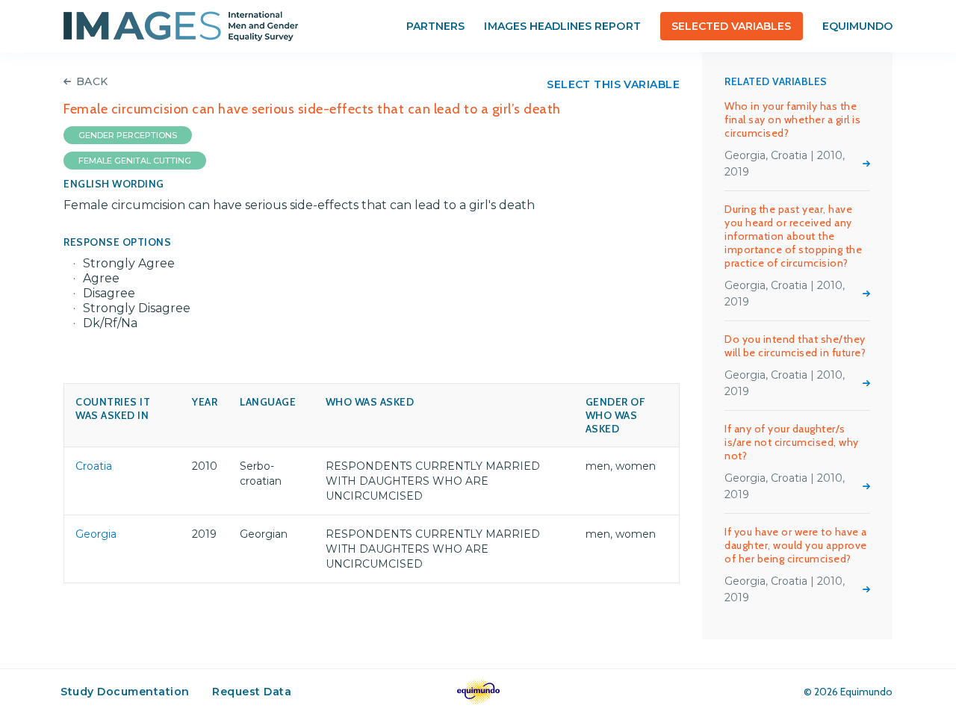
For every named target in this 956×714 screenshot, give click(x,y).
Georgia (96, 534)
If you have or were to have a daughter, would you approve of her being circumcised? (795, 545)
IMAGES (180, 26)
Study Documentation (125, 691)
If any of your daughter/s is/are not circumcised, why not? (791, 442)
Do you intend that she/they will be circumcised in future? (795, 345)
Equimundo (857, 26)
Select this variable (613, 84)
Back (92, 81)
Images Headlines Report (562, 26)
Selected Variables (731, 26)
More (866, 164)
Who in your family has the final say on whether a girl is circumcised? (792, 119)
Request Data (251, 691)
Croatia (93, 466)
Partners (435, 26)
